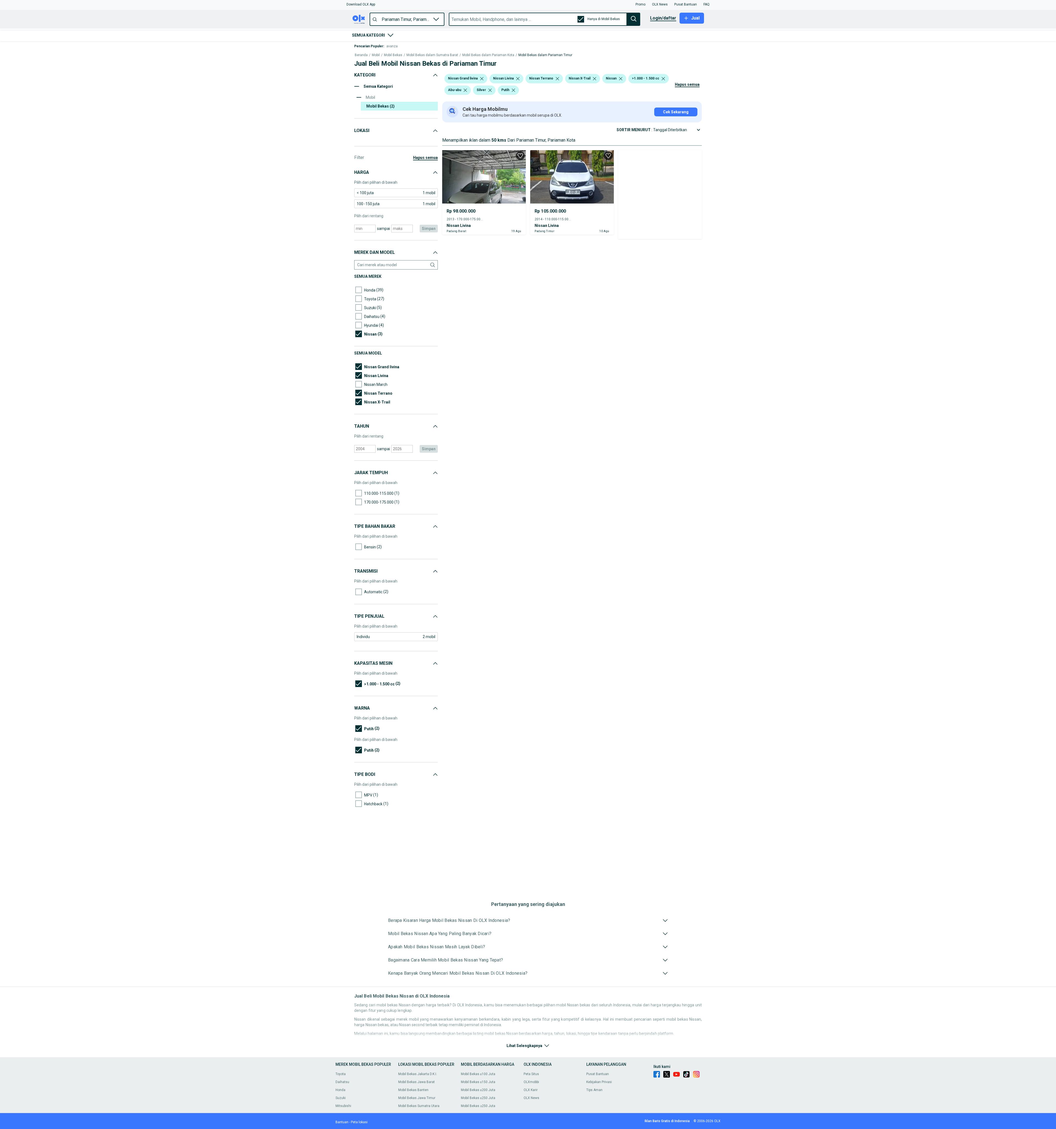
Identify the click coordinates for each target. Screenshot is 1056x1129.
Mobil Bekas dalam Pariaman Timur (545, 55)
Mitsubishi (343, 1106)
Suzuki (341, 1098)
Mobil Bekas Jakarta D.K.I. (417, 1074)
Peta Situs (531, 1074)
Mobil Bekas (393, 55)
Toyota (341, 1074)
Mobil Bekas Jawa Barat (416, 1082)
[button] (360, 4)
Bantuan (342, 1122)
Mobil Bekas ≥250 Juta (478, 1106)
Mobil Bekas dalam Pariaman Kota (488, 55)
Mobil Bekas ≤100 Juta (478, 1074)
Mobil (376, 55)
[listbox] (482, 79)
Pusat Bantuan (597, 1074)
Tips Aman (594, 1090)
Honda (340, 1090)
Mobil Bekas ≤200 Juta (478, 1090)
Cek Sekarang (676, 112)
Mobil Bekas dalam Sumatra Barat (432, 55)
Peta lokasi (359, 1122)
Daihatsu (342, 1082)
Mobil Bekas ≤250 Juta (478, 1098)
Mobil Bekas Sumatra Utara (418, 1106)
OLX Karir (531, 1090)
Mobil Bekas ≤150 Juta (478, 1082)
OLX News (531, 1098)
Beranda (361, 55)
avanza (392, 46)
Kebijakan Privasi (599, 1082)
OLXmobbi (531, 1082)
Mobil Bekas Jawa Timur (416, 1098)
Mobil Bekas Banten (413, 1090)
